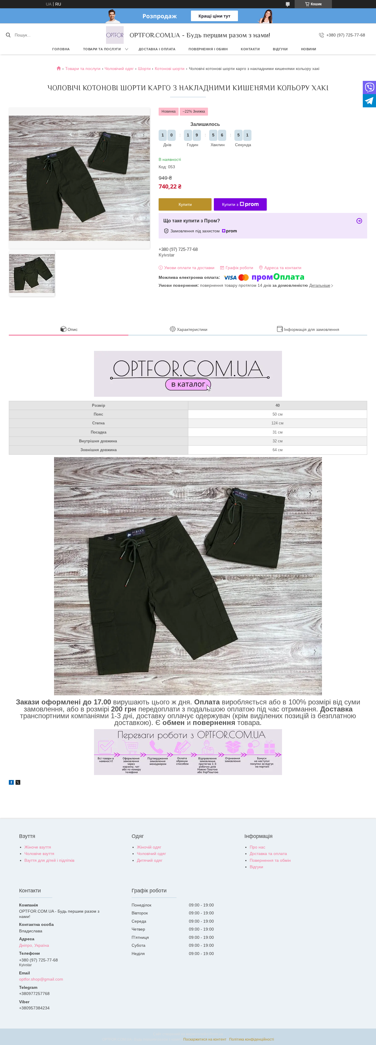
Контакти (250, 49)
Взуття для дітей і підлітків (49, 860)
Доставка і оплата (157, 49)
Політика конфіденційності (251, 1039)
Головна (61, 49)
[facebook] (11, 783)
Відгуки (280, 49)
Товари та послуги (102, 49)
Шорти (144, 68)
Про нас (257, 847)
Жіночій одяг (149, 847)
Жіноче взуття (37, 847)
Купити (185, 204)
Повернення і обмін (208, 49)
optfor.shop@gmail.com (41, 979)
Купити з (230, 204)
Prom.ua (216, 1034)
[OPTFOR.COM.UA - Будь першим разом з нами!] (115, 35)
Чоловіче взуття (39, 853)
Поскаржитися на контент (204, 1039)
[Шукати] (8, 35)
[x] (18, 783)
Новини (308, 49)
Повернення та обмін (270, 860)
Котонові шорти (169, 68)
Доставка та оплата (268, 853)
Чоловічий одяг (119, 68)
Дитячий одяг (149, 860)
